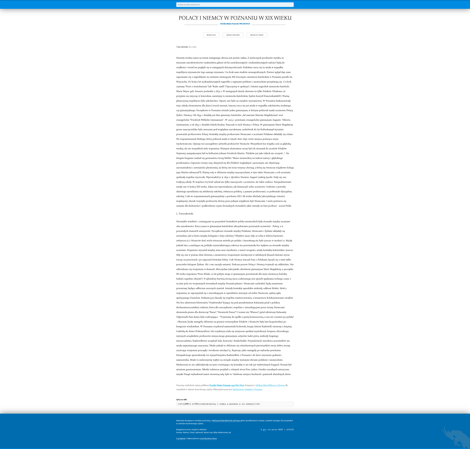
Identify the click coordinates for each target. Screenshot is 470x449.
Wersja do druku (256, 35)
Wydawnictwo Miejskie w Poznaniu (247, 389)
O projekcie (180, 438)
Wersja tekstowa (233, 35)
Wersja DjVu (211, 35)
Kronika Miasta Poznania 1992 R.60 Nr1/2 (226, 385)
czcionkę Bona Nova (208, 438)
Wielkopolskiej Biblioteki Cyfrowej (226, 421)
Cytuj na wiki (181, 399)
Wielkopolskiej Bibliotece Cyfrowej (269, 385)
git (264, 429)
